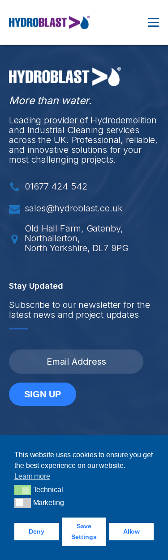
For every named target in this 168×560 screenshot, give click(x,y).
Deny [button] (36, 531)
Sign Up (42, 394)
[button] (22, 490)
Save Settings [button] (83, 531)
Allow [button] (131, 531)
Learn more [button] (32, 476)
